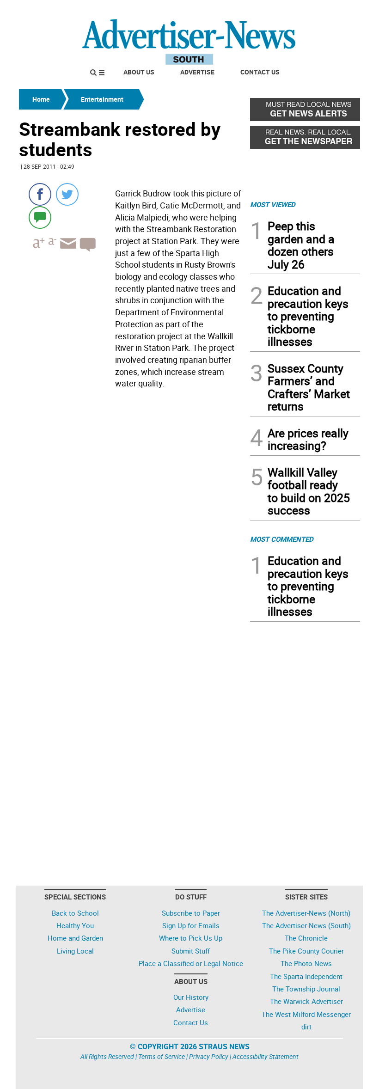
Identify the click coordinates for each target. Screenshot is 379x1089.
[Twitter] (67, 194)
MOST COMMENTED (281, 539)
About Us (138, 71)
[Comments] (40, 217)
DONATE (337, 10)
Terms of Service (161, 1056)
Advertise (197, 71)
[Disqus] (132, 519)
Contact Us (260, 71)
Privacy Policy (208, 1056)
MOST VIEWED (272, 204)
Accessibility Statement (265, 1056)
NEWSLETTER (285, 10)
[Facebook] (40, 194)
